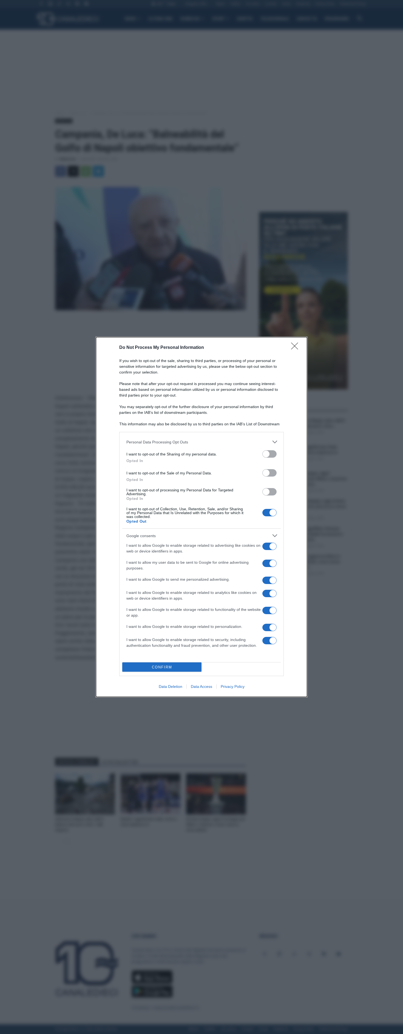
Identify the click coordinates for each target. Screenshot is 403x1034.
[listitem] (201, 442)
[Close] (296, 348)
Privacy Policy (233, 686)
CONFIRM (162, 667)
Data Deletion (170, 686)
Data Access (201, 686)
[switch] (269, 454)
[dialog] (201, 517)
